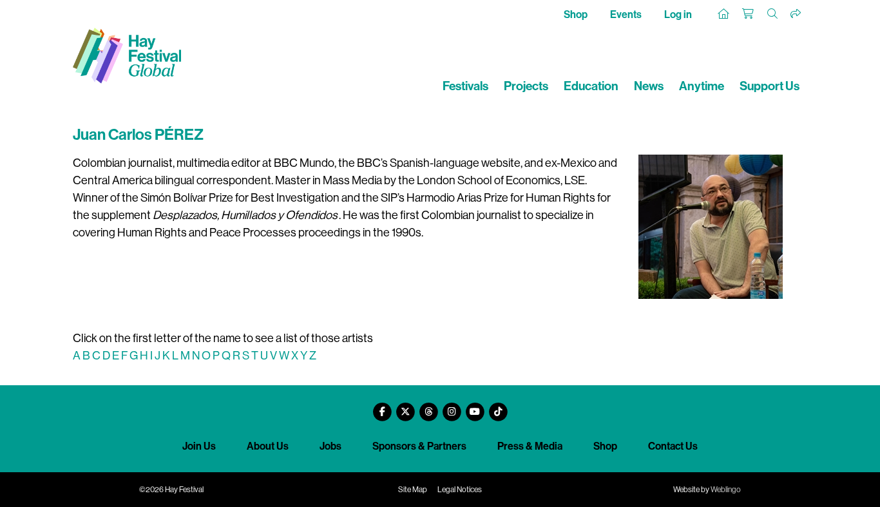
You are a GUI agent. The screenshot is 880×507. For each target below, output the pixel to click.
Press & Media (529, 446)
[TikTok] (498, 406)
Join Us (199, 446)
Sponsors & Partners (419, 446)
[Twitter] (405, 406)
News (649, 86)
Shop (576, 14)
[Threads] (428, 406)
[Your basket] (748, 14)
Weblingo (726, 489)
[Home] (724, 14)
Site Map (412, 489)
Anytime (701, 86)
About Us (268, 446)
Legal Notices (459, 489)
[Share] (796, 14)
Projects (526, 86)
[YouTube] (474, 406)
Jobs (330, 446)
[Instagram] (451, 406)
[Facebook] (382, 406)
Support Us (769, 86)
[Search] (773, 14)
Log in (678, 14)
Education (591, 86)
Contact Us (673, 446)
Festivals (465, 86)
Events (626, 14)
